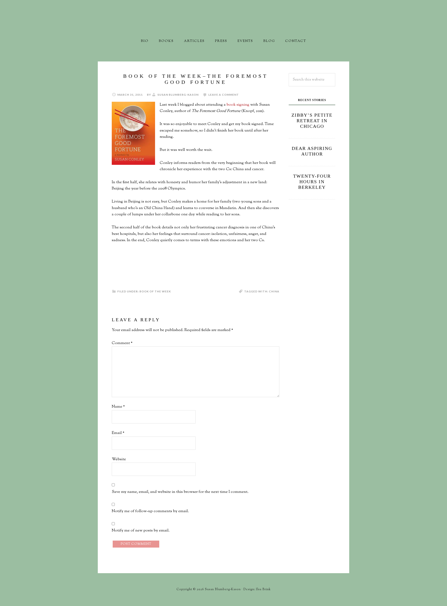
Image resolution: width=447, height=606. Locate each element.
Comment (122, 343)
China (274, 291)
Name (118, 407)
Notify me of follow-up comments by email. (150, 511)
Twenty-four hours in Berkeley (312, 181)
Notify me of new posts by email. (140, 530)
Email (118, 433)
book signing (238, 105)
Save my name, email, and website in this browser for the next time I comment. (180, 492)
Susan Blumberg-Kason (223, 24)
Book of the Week (155, 291)
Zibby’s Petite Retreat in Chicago (311, 120)
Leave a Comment (223, 94)
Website (119, 459)
